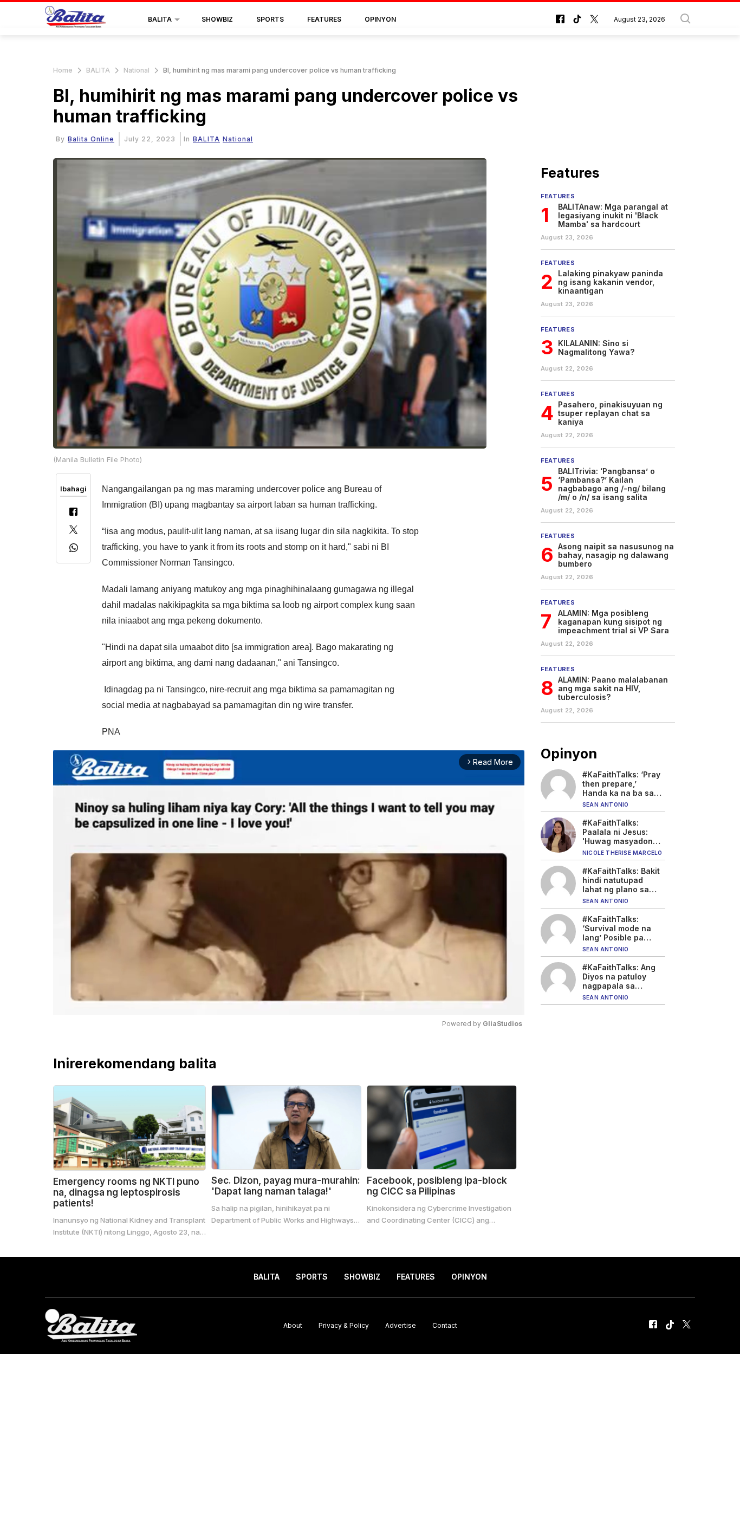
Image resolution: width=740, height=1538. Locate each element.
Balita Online (91, 139)
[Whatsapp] (73, 549)
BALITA (160, 19)
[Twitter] (73, 530)
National (137, 70)
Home (63, 70)
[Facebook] (73, 512)
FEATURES (324, 19)
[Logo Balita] (75, 19)
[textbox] (260, 610)
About (292, 1325)
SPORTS (270, 19)
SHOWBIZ (217, 19)
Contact (444, 1325)
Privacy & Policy (344, 1325)
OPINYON (380, 19)
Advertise (400, 1325)
